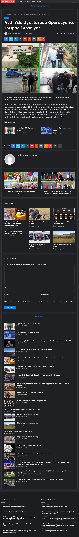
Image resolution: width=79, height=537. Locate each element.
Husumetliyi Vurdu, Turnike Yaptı (27, 332)
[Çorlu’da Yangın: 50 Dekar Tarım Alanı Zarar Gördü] (9, 352)
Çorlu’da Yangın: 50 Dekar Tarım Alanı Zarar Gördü (34, 349)
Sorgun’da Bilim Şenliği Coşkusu (37, 246)
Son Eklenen (39, 317)
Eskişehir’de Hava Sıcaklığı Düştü (27, 437)
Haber (14, 14)
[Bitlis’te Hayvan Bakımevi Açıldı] (64, 237)
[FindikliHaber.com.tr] (39, 6)
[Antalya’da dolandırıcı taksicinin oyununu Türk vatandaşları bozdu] (15, 214)
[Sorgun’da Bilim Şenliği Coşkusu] (39, 237)
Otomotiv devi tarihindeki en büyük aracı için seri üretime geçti (38, 375)
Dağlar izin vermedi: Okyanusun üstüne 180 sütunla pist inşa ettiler (39, 479)
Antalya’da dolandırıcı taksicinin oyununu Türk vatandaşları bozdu (12, 224)
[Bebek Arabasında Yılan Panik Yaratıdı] (39, 214)
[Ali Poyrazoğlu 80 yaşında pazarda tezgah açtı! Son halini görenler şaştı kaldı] (9, 343)
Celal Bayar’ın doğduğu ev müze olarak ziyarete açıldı (35, 366)
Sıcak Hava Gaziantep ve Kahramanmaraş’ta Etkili (13, 232)
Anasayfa (8, 14)
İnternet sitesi (45, 294)
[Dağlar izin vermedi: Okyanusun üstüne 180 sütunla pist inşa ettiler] (9, 482)
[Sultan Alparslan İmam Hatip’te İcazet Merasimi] (9, 456)
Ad (5, 287)
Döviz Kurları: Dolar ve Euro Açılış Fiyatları (30, 445)
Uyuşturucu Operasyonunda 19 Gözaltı (18, 432)
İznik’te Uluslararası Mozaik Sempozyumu (62, 223)
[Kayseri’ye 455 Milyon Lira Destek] (10, 130)
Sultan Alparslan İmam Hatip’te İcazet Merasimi (33, 454)
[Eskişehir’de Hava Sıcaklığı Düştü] (9, 439)
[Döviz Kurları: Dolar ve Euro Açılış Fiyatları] (9, 448)
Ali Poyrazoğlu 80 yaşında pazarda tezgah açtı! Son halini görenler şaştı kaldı (39, 1)
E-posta (7, 294)
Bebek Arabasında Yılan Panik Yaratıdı (39, 223)
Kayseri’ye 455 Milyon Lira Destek (28, 324)
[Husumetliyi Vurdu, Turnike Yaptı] (46, 130)
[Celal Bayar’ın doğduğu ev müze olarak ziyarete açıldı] (9, 369)
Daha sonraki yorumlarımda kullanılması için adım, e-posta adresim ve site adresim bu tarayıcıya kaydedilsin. (40, 302)
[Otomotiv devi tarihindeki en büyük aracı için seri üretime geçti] (9, 377)
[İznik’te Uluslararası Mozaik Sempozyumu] (64, 214)
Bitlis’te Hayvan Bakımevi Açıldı (62, 246)
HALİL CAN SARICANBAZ (15, 33)
